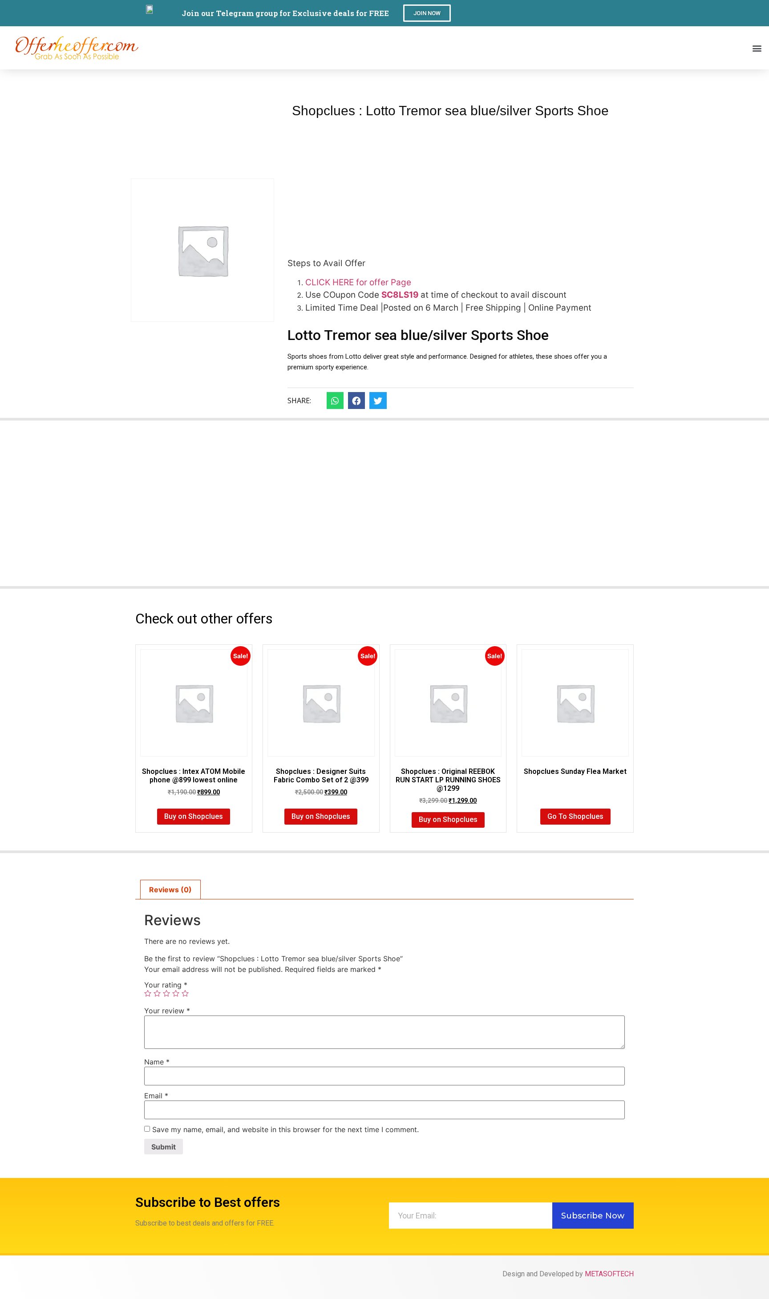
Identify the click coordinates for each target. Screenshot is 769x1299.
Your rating (165, 984)
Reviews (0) (170, 889)
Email (156, 1095)
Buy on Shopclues (193, 816)
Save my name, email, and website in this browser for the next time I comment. (285, 1129)
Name (157, 1061)
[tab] (170, 889)
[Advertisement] (460, 184)
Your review (167, 1010)
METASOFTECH (609, 1274)
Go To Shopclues (575, 816)
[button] (427, 13)
